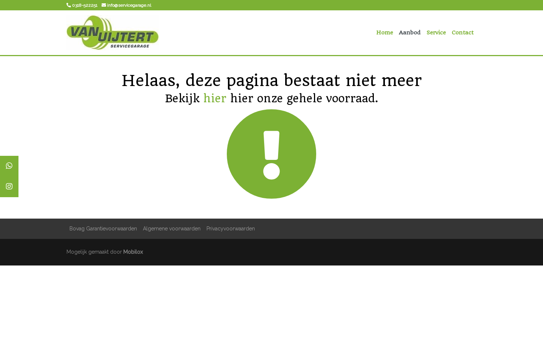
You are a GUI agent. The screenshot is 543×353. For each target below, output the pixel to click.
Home (384, 32)
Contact (463, 32)
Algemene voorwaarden (172, 229)
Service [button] (436, 32)
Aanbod (410, 32)
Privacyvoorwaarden (230, 229)
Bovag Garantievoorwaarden (103, 229)
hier (214, 98)
